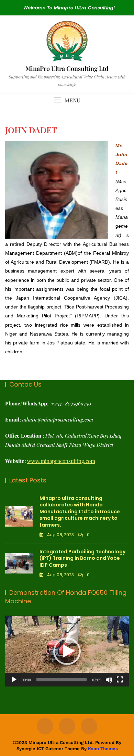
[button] (67, 100)
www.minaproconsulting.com (61, 460)
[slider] (61, 679)
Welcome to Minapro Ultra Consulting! (69, 7)
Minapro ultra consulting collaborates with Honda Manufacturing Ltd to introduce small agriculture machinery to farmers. (80, 511)
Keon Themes (103, 748)
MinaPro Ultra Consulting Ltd (67, 68)
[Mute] (108, 679)
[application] (67, 651)
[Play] (14, 679)
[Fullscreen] (119, 679)
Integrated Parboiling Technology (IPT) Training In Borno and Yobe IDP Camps (82, 558)
